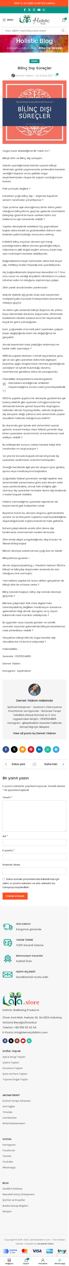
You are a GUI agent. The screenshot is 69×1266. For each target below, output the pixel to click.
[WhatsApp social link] (44, 9)
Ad (5, 836)
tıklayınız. (44, 727)
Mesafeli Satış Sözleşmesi (18, 1194)
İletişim (7, 1211)
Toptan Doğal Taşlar (15, 1079)
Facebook (9, 1150)
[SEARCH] (62, 30)
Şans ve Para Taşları (15, 1073)
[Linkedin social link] (39, 749)
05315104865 (48, 719)
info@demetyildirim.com (31, 1032)
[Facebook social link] (25, 9)
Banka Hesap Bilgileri (15, 1205)
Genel (34, 61)
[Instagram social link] (34, 9)
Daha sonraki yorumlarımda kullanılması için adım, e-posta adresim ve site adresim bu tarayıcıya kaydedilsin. (31, 883)
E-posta (9, 850)
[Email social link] (22, 749)
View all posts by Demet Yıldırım (34, 733)
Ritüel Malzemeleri (14, 1123)
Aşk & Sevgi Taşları (14, 1057)
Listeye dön (34, 764)
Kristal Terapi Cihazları (17, 1101)
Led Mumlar (10, 1117)
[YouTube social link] (39, 9)
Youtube (8, 1161)
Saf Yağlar (9, 1106)
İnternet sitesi (11, 864)
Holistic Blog (28, 48)
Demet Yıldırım (25, 75)
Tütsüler (8, 1112)
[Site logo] (34, 19)
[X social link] (29, 9)
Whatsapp (9, 1167)
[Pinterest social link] (31, 749)
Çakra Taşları (11, 1062)
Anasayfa (13, 48)
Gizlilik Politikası (12, 1188)
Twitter (7, 1156)
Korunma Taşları (13, 1068)
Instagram (9, 1144)
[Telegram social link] (56, 749)
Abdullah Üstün (45, 1243)
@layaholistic (30, 723)
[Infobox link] (22, 927)
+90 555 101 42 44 (25, 1027)
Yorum (8, 797)
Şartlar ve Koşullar (14, 1200)
